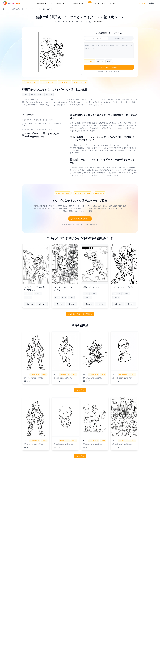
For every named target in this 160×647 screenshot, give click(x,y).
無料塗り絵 (40, 3)
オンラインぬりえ (99, 3)
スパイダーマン (30, 9)
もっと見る (80, 390)
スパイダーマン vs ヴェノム (123, 287)
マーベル (79, 22)
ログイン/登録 (140, 3)
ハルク (85, 441)
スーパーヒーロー (68, 22)
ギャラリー (113, 3)
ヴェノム (57, 441)
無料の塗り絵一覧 (17, 9)
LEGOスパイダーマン (91, 287)
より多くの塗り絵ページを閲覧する (80, 314)
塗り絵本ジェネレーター (80, 3)
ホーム (7, 9)
